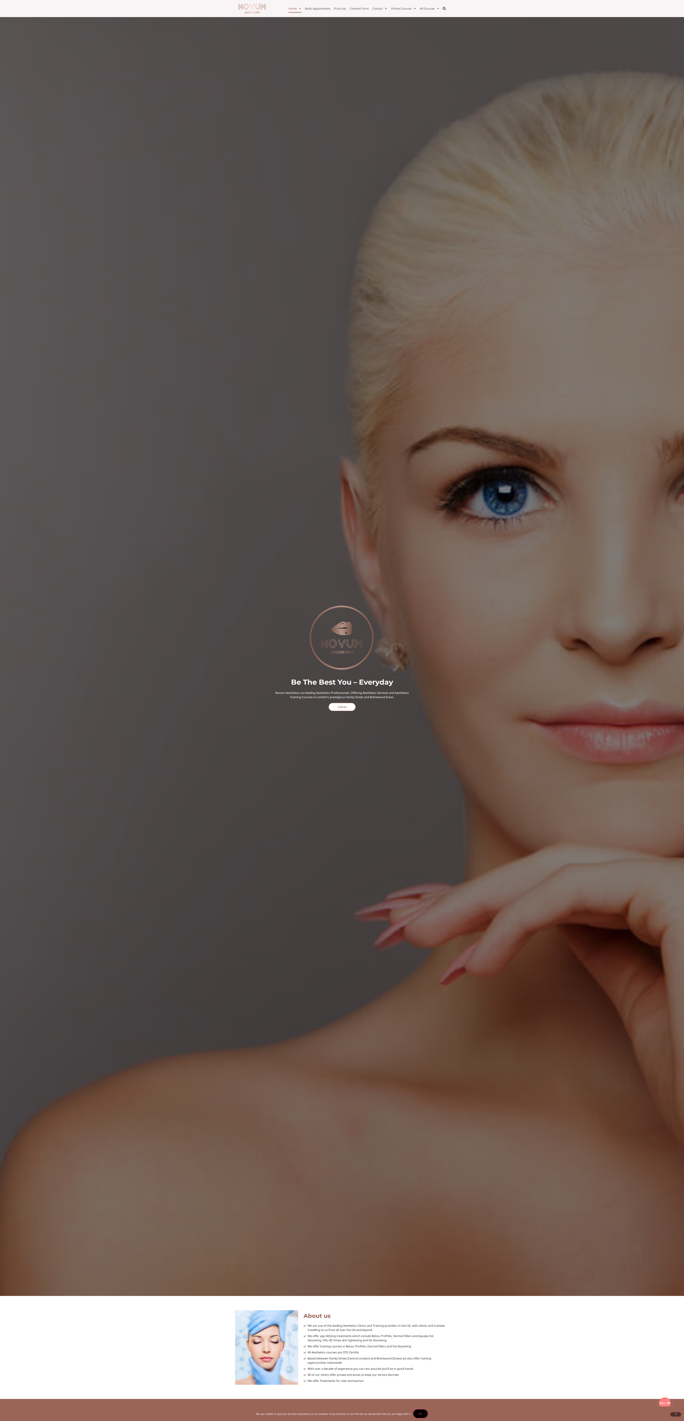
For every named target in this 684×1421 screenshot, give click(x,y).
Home (293, 8)
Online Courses (401, 8)
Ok (420, 1413)
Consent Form (359, 8)
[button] (444, 8)
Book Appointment (317, 8)
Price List (340, 8)
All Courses (427, 8)
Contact (377, 8)
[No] (675, 1414)
